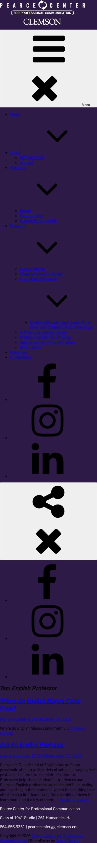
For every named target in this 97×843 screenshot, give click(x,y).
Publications (20, 357)
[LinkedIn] (47, 475)
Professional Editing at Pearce (45, 337)
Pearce (6, 719)
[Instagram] (47, 437)
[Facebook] (47, 399)
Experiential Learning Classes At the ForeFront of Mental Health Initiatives (61, 325)
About (15, 152)
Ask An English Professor (32, 744)
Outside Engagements (38, 220)
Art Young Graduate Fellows (43, 332)
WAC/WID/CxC (32, 157)
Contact (26, 162)
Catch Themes (68, 840)
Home (15, 114)
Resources (19, 352)
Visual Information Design (41, 273)
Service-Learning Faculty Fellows (47, 342)
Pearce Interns (32, 268)
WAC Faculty (30, 347)
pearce (6, 755)
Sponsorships (31, 215)
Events (25, 210)
